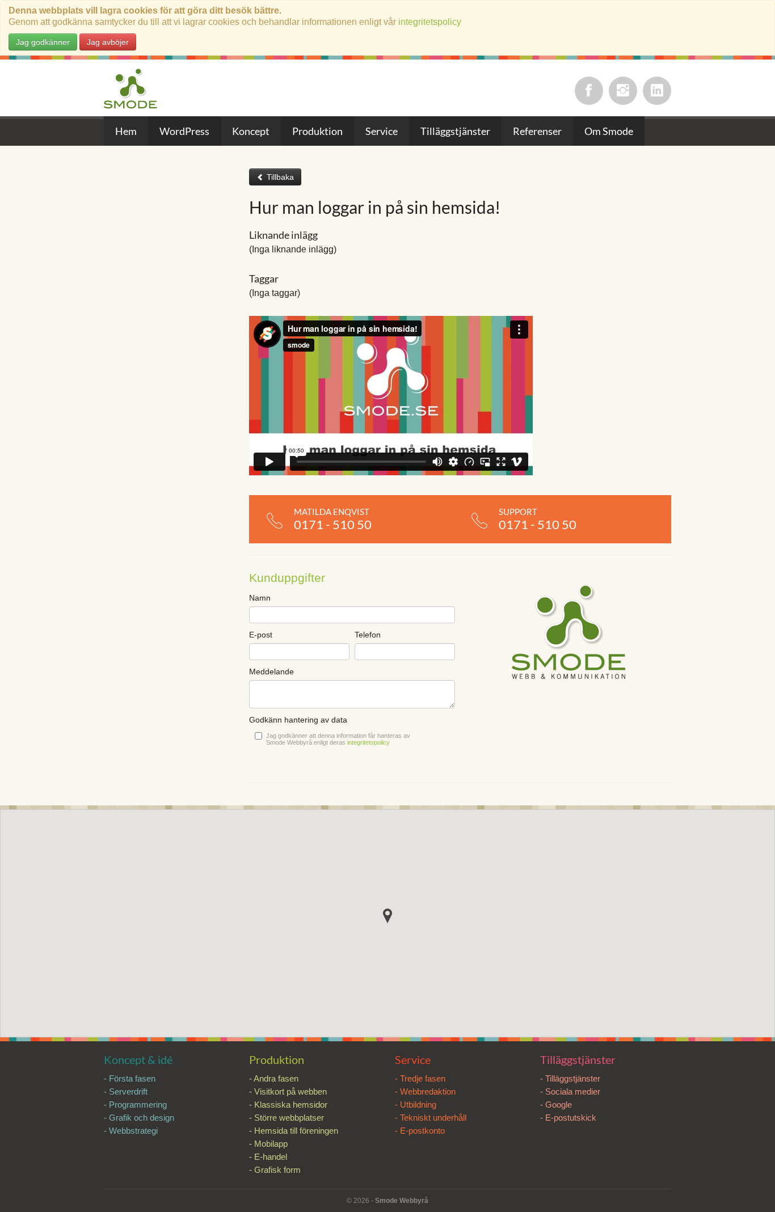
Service (381, 131)
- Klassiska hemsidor (288, 1104)
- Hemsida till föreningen (293, 1130)
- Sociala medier (570, 1091)
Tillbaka (279, 176)
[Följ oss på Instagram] (623, 91)
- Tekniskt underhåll (430, 1117)
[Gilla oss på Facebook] (589, 91)
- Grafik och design (139, 1117)
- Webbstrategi (131, 1130)
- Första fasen (129, 1078)
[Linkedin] (657, 91)
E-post (260, 634)
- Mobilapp (268, 1143)
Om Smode (608, 131)
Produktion (317, 131)
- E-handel (268, 1157)
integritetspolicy (429, 22)
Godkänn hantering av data (298, 719)
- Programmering (135, 1104)
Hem (126, 131)
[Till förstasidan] (131, 89)
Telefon (368, 634)
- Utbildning (415, 1104)
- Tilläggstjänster (570, 1078)
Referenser (537, 131)
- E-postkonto (420, 1130)
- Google (556, 1104)
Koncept (250, 131)
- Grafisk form (275, 1170)
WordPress (184, 131)
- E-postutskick (568, 1117)
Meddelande (271, 671)
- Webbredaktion (425, 1091)
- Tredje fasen (420, 1078)
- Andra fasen (273, 1078)
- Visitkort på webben (288, 1091)
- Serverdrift (126, 1091)
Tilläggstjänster (455, 131)
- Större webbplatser (286, 1117)
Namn (260, 597)
